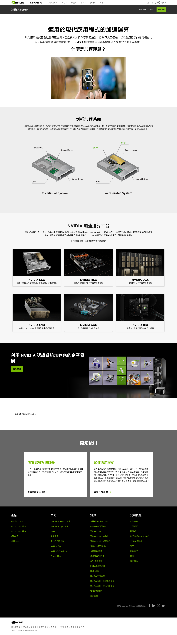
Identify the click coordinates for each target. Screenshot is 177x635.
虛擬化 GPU (16, 541)
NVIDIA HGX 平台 (18, 531)
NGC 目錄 (94, 571)
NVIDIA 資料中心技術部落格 (102, 586)
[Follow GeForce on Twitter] (158, 605)
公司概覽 (134, 526)
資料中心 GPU (17, 521)
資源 (102, 2)
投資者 (133, 531)
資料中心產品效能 (98, 546)
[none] (148, 2)
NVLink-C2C (56, 546)
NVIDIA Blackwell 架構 (60, 521)
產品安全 (70, 627)
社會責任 (134, 551)
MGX (53, 531)
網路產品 (15, 536)
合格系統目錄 (96, 591)
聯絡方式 (80, 627)
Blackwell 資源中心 (98, 526)
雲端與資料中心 (36, 2)
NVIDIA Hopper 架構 (60, 526)
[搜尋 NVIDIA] (148, 2)
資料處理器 (90, 129)
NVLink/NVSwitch (59, 551)
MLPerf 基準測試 (97, 566)
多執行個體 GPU (58, 541)
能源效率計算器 (97, 556)
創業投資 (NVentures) (139, 536)
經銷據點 (94, 595)
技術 (92, 2)
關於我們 (134, 521)
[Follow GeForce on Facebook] (149, 605)
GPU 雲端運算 (96, 561)
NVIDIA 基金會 (136, 541)
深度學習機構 (96, 551)
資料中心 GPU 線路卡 (99, 536)
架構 (83, 2)
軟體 (73, 2)
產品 (64, 2)
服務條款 (40, 627)
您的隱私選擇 (28, 627)
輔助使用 (50, 627)
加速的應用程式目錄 (99, 521)
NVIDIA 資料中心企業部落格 (102, 581)
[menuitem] (36, 2)
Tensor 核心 (56, 556)
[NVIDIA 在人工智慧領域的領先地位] (17, 2)
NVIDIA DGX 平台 (18, 526)
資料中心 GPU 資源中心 (100, 541)
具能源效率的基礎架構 (126, 42)
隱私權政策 (15, 627)
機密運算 (54, 536)
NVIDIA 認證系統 (97, 576)
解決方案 (52, 2)
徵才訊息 (134, 561)
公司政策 (60, 627)
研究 (132, 546)
